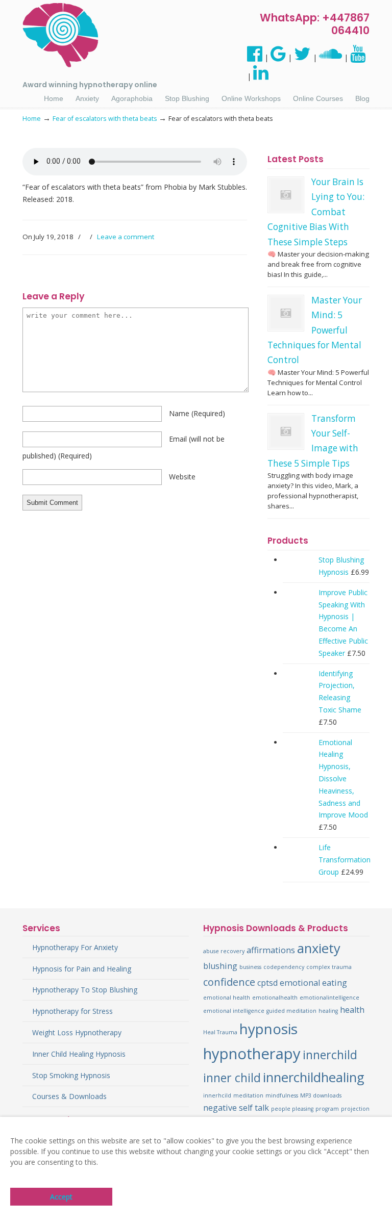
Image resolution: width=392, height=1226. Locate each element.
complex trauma (329, 966)
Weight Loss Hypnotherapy (76, 1032)
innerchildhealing (313, 1077)
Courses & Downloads (69, 1096)
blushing (220, 966)
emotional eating (313, 982)
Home (31, 118)
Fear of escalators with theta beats (105, 118)
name (197, 413)
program (327, 1108)
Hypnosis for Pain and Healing (81, 969)
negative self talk (236, 1107)
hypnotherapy (252, 1053)
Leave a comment (125, 236)
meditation (248, 1095)
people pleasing (292, 1108)
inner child (232, 1077)
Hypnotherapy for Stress (72, 1011)
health (352, 1009)
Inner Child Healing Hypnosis (79, 1054)
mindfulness (281, 1095)
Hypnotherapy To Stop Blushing (84, 989)
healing (328, 1010)
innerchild (330, 1054)
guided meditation (291, 1010)
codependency (283, 966)
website (182, 476)
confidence (229, 982)
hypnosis (268, 1028)
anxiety (318, 948)
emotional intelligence (233, 1010)
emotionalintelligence (329, 997)
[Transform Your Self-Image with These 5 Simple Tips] (286, 431)
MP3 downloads (320, 1095)
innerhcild (217, 1095)
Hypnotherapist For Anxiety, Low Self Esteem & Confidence (60, 35)
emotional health (226, 997)
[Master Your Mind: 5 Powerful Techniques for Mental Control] (286, 313)
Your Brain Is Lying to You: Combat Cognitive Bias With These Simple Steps (315, 212)
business (250, 966)
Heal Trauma (220, 1032)
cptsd (267, 982)
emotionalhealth (275, 997)
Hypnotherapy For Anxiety (75, 947)
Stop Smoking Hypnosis (71, 1075)
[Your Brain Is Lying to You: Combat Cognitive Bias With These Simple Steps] (286, 195)
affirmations (271, 950)
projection (355, 1108)
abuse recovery (223, 951)
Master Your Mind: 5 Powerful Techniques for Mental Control (314, 330)
